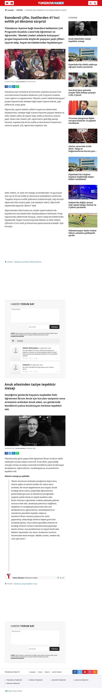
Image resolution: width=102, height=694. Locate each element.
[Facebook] (6, 86)
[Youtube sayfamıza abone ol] (84, 672)
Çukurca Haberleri (81, 680)
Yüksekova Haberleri (14, 680)
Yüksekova (17, 262)
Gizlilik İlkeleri (57, 672)
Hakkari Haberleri (36, 680)
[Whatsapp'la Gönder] (17, 86)
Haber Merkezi (18, 578)
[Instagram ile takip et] (63, 578)
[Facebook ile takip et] (58, 578)
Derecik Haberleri (13, 683)
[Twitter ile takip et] (60, 578)
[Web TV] (7, 3)
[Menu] (90, 3)
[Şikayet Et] (56, 358)
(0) (36, 358)
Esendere (25, 262)
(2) (32, 371)
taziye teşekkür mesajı (29, 584)
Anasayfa (10, 10)
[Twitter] (10, 86)
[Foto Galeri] (11, 3)
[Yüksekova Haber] (51, 3)
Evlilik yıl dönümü (35, 262)
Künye (40, 672)
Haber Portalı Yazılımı (15, 691)
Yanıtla (26, 358)
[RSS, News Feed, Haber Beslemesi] (94, 672)
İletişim (47, 672)
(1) (32, 358)
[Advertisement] (35, 244)
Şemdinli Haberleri (59, 680)
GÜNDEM (19, 10)
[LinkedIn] (13, 86)
